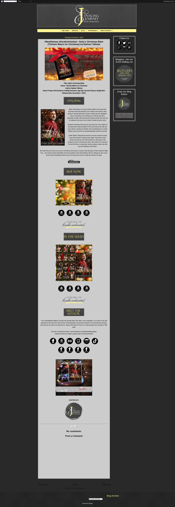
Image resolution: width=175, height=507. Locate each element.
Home (75, 484)
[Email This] (71, 426)
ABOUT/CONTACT (106, 30)
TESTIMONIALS (92, 30)
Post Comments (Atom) (78, 488)
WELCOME (65, 30)
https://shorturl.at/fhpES (85, 334)
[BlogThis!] (73, 426)
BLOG (83, 30)
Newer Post (43, 484)
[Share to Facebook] (77, 426)
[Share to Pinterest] (78, 426)
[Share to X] (75, 426)
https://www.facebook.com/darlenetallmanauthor (81, 331)
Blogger (91, 503)
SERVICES (75, 30)
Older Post (106, 484)
